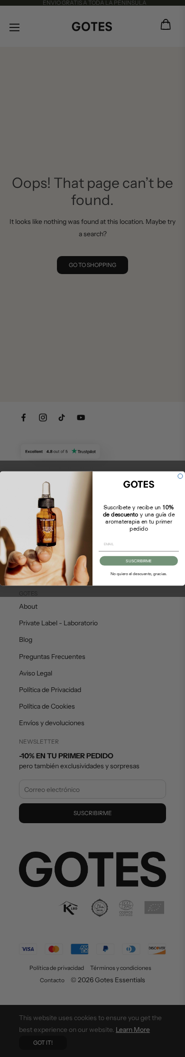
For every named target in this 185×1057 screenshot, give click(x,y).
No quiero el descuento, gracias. (139, 573)
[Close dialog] (180, 476)
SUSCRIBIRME (139, 561)
